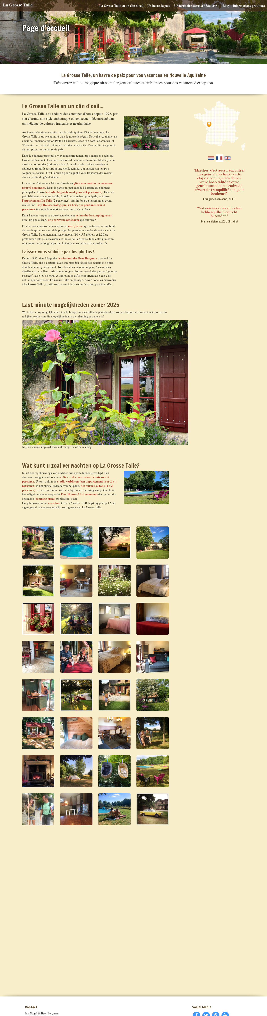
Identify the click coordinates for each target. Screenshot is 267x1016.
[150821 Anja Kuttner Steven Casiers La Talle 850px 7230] (38, 581)
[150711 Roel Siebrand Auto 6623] (152, 809)
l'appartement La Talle (37, 200)
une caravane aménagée (63, 219)
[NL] (211, 158)
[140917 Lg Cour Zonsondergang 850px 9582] (114, 542)
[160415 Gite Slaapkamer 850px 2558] (152, 581)
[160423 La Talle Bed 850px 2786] (152, 619)
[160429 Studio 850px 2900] (38, 657)
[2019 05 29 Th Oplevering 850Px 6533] (38, 733)
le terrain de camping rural (93, 215)
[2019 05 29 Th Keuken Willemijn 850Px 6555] (38, 695)
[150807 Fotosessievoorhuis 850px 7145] (114, 695)
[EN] (227, 158)
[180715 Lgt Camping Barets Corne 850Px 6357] (114, 771)
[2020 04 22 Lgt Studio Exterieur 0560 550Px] (152, 695)
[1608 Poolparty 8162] (114, 809)
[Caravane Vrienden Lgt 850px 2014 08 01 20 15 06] (76, 619)
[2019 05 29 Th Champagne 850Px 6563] (76, 657)
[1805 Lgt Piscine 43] (152, 771)
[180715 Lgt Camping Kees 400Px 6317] (76, 771)
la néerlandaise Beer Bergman (77, 258)
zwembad (54, 503)
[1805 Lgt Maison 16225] (152, 542)
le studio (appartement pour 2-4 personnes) (73, 192)
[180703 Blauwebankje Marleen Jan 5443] (152, 733)
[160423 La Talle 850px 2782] (76, 809)
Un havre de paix (158, 5)
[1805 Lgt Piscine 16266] (76, 542)
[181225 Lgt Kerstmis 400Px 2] (38, 771)
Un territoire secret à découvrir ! (196, 5)
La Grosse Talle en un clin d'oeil (121, 5)
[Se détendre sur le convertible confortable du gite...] (152, 657)
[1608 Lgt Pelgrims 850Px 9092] (38, 809)
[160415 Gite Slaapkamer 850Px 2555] (114, 657)
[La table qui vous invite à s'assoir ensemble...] (114, 733)
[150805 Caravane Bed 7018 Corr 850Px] (114, 619)
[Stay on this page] (219, 158)
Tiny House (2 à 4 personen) (79, 494)
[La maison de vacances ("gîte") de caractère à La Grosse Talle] (38, 542)
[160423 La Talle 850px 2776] (76, 581)
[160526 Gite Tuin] (114, 581)
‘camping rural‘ (45, 498)
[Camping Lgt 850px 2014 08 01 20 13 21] (76, 695)
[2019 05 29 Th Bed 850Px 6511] (76, 733)
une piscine (75, 226)
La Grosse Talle (17, 5)
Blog (226, 5)
